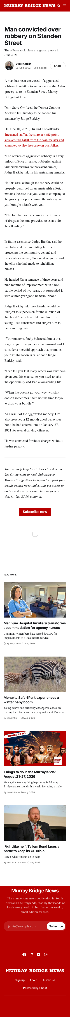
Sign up (20, 980)
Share (58, 65)
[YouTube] (38, 954)
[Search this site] (59, 6)
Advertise (49, 980)
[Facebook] (24, 954)
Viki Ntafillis (23, 64)
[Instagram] (46, 954)
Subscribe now (35, 512)
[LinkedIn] (31, 954)
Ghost (43, 988)
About (34, 980)
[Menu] (65, 6)
